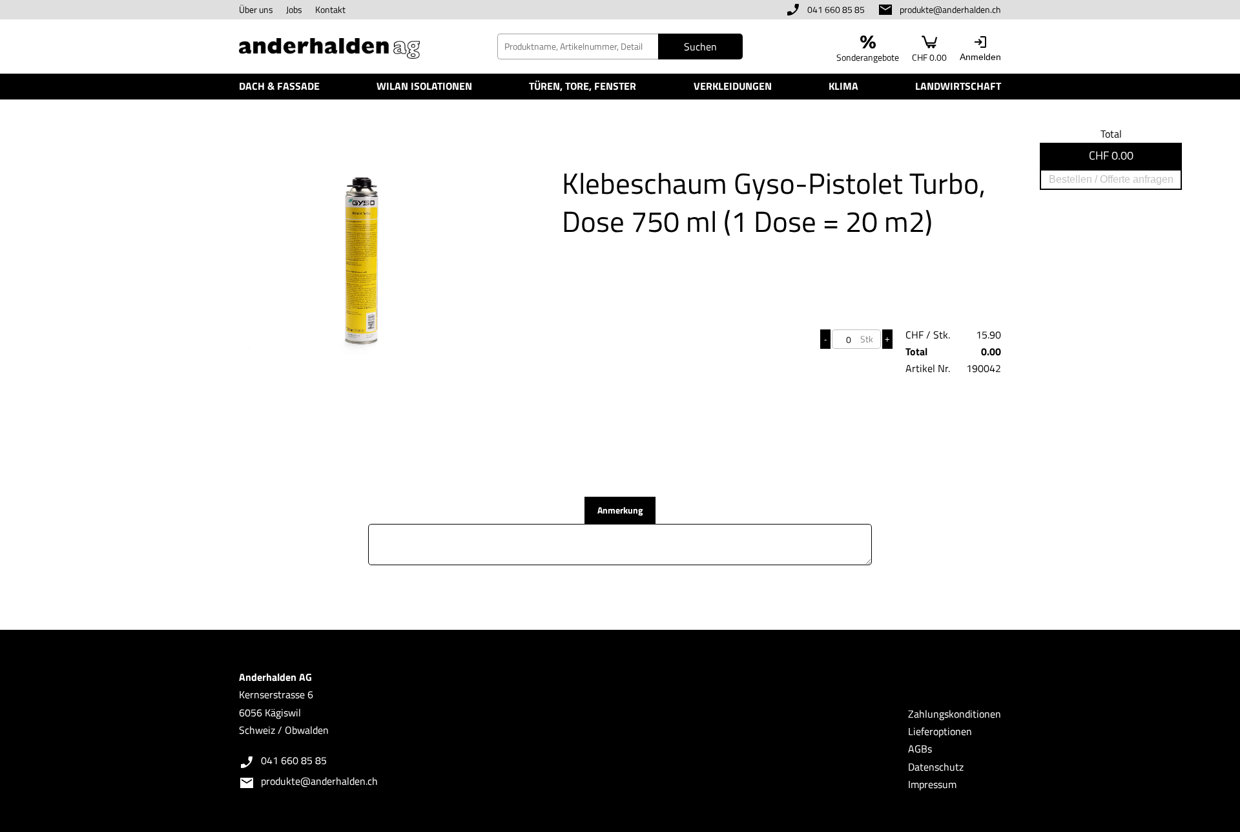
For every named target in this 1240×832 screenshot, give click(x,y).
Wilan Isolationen (424, 86)
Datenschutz (936, 767)
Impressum (932, 784)
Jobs (294, 9)
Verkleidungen (733, 86)
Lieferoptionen (940, 731)
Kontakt (330, 9)
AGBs (920, 748)
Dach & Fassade (279, 86)
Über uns (256, 9)
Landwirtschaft (958, 86)
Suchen (700, 46)
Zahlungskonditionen (954, 714)
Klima (843, 86)
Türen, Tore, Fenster (582, 86)
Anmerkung (620, 510)
